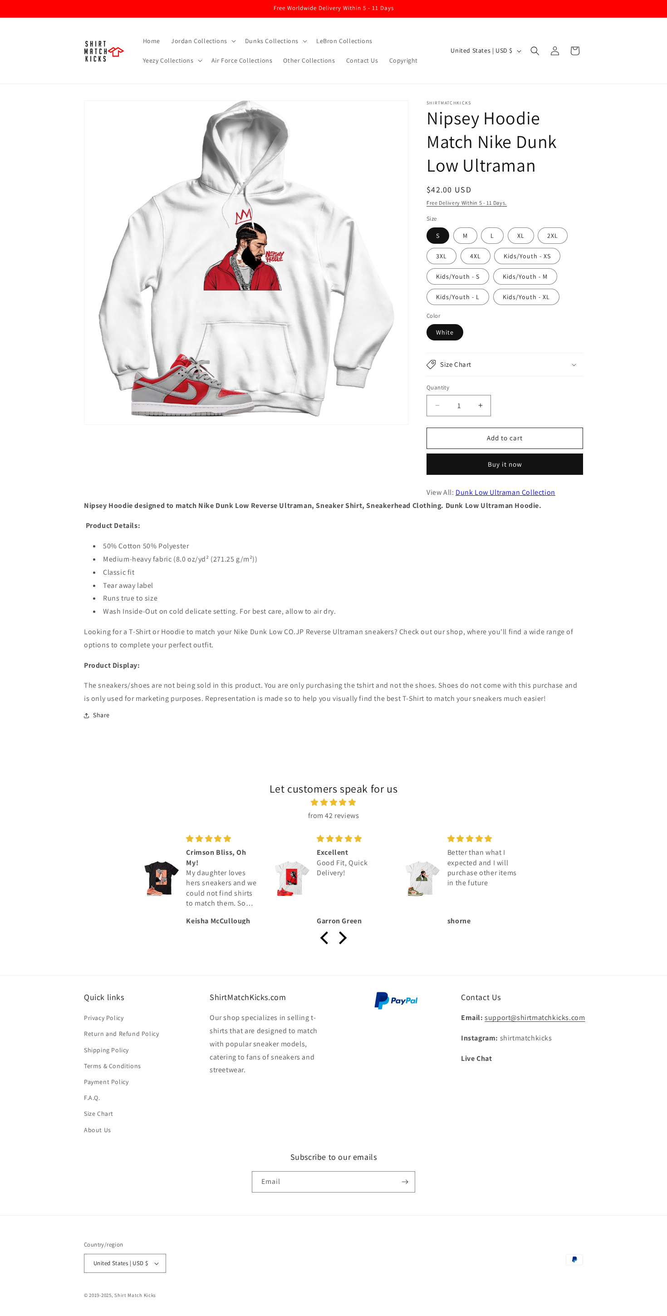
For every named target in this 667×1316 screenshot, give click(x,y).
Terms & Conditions (112, 1066)
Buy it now (505, 464)
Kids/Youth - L (458, 297)
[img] (333, 802)
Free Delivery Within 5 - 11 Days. (467, 202)
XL (521, 236)
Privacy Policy (103, 1018)
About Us (97, 1130)
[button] (203, 40)
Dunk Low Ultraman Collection (505, 492)
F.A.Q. (92, 1098)
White (445, 332)
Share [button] (101, 715)
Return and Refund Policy (121, 1034)
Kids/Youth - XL (526, 297)
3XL (441, 256)
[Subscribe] (405, 1182)
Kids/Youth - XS (527, 256)
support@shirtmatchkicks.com (535, 1017)
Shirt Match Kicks (135, 1295)
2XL (552, 236)
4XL (475, 256)
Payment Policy (106, 1082)
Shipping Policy (106, 1050)
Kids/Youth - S (458, 276)
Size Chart (98, 1113)
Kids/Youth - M (525, 276)
